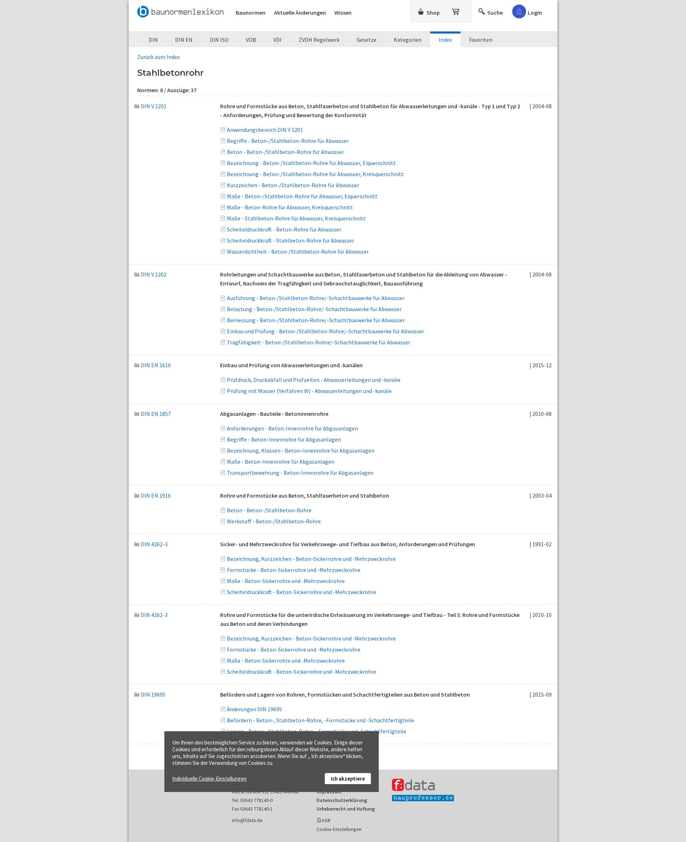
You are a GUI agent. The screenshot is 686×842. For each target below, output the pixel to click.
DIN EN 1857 (156, 413)
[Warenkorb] (456, 10)
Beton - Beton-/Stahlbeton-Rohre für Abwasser (285, 151)
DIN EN (184, 39)
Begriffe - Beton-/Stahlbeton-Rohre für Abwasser (288, 140)
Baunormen (250, 12)
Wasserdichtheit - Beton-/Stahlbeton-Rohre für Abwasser (298, 251)
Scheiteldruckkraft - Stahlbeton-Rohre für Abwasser (290, 240)
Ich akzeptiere (348, 778)
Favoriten (480, 39)
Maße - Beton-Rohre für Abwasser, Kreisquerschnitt (290, 207)
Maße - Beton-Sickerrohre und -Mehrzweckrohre (286, 580)
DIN (153, 39)
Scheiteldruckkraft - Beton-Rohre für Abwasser (284, 229)
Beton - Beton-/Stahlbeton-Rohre (269, 510)
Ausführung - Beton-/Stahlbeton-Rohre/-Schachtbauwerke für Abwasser (315, 298)
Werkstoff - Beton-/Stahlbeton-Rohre (274, 521)
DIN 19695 (153, 694)
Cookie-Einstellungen (339, 829)
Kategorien (408, 39)
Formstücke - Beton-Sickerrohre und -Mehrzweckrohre (294, 569)
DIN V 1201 (153, 106)
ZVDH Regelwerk (319, 39)
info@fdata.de (247, 820)
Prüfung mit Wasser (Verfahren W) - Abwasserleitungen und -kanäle (309, 390)
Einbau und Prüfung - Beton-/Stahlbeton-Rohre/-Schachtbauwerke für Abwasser (325, 331)
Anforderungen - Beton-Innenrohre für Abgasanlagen (292, 428)
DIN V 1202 (153, 274)
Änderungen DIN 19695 (254, 709)
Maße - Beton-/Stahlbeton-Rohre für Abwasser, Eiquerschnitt (302, 196)
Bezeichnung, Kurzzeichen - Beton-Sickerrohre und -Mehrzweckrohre (311, 558)
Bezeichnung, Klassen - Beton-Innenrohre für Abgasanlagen (300, 450)
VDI (277, 39)
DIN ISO (219, 39)
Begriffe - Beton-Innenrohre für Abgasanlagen (284, 439)
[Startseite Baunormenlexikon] (182, 10)
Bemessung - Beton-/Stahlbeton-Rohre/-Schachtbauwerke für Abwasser (316, 320)
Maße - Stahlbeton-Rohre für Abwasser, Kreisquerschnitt (296, 218)
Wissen (343, 12)
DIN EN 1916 (156, 495)
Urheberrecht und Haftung (346, 809)
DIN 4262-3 (154, 544)
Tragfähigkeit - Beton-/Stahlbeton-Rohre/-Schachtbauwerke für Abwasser (318, 342)
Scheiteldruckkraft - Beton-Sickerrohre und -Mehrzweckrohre (301, 592)
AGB (326, 820)
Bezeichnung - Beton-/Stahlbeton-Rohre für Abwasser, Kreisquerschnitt (315, 174)
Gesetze (367, 39)
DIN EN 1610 (156, 365)
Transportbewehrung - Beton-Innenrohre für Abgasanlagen (300, 472)
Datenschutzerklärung (342, 800)
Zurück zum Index (158, 56)
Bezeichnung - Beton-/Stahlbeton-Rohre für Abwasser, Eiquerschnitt (311, 162)
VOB (251, 39)
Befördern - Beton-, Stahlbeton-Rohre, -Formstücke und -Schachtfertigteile (320, 720)
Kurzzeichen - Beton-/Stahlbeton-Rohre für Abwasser (293, 185)
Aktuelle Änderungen (300, 12)
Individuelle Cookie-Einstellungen (209, 778)
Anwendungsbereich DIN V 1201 (265, 129)
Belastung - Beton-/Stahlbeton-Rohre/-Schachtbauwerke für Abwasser (314, 309)
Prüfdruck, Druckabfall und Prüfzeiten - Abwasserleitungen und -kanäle (314, 379)
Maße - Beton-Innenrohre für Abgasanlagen (280, 461)
